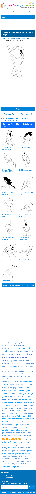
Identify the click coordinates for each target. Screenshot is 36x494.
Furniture (12, 393)
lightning (24, 410)
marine (4, 413)
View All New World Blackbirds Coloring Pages (18, 285)
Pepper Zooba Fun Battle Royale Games (16, 433)
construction (6, 382)
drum (17, 385)
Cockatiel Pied (25, 376)
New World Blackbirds (25, 38)
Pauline (5, 430)
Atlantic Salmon (21, 345)
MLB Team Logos (24, 416)
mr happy (6, 419)
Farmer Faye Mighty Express (12, 388)
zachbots (6, 466)
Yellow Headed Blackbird (12, 118)
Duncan (23, 385)
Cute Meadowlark (7, 281)
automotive (6, 348)
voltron (28, 461)
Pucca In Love (28, 439)
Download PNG (27, 114)
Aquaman (5, 345)
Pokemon (11, 435)
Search (31, 12)
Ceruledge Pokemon (9, 371)
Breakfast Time (7, 363)
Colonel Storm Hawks (10, 379)
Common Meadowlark (26, 260)
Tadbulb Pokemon (17, 456)
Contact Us (9, 475)
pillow (4, 435)
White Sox (5, 464)
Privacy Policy (9, 477)
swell (27, 453)
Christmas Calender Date (11, 374)
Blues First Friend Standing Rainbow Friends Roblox (17, 357)
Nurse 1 (26, 427)
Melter (11, 413)
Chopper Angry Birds (26, 371)
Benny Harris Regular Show (18, 351)
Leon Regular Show (13, 410)
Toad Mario (9, 459)
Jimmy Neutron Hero (26, 408)
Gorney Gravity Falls (17, 396)
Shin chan (12, 448)
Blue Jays (12, 354)
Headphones (16, 399)
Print (18, 109)
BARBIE (14, 348)
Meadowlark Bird (7, 260)
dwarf (30, 385)
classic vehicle (13, 376)
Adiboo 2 (5, 343)
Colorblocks (23, 379)
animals (14, 120)
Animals (9, 38)
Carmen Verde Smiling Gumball (15, 369)
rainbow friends (9, 442)
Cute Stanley (17, 382)
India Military (15, 405)
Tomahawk (18, 459)
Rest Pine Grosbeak (25, 442)
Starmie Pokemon (16, 453)
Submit (31, 487)
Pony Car (27, 435)
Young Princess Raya (18, 464)
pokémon (19, 435)
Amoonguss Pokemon (18, 343)
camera (13, 366)
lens (3, 410)
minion (17, 413)
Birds (15, 38)
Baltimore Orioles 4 (25, 147)
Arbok (13, 345)
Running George (16, 445)
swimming (6, 456)
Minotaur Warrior (27, 413)
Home (3, 38)
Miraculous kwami (9, 416)
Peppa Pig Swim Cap (19, 430)
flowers (27, 387)
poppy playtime (11, 438)
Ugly (23, 461)
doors (12, 385)
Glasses (26, 393)
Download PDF (9, 114)
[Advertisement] (18, 24)
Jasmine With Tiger (11, 408)
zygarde (15, 466)
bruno (16, 363)
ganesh (19, 393)
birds (9, 120)
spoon (22, 451)
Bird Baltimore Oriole (25, 170)
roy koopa (6, 445)
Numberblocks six (15, 427)
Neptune (17, 425)
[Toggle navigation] (3, 17)
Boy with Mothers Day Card (19, 361)
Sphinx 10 (15, 451)
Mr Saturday (13, 422)
